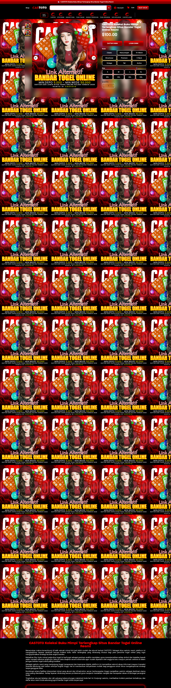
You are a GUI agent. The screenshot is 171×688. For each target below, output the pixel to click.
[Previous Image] (35, 58)
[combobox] (78, 8)
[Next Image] (93, 58)
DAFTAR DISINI (112, 43)
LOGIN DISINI (133, 43)
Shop (27, 8)
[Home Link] (39, 8)
